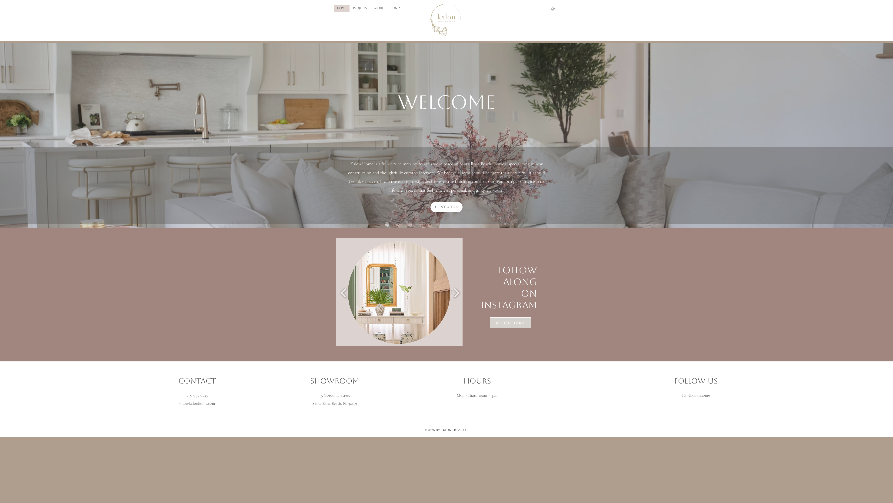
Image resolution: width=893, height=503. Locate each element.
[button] (553, 8)
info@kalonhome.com (197, 403)
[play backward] (344, 292)
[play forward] (456, 292)
